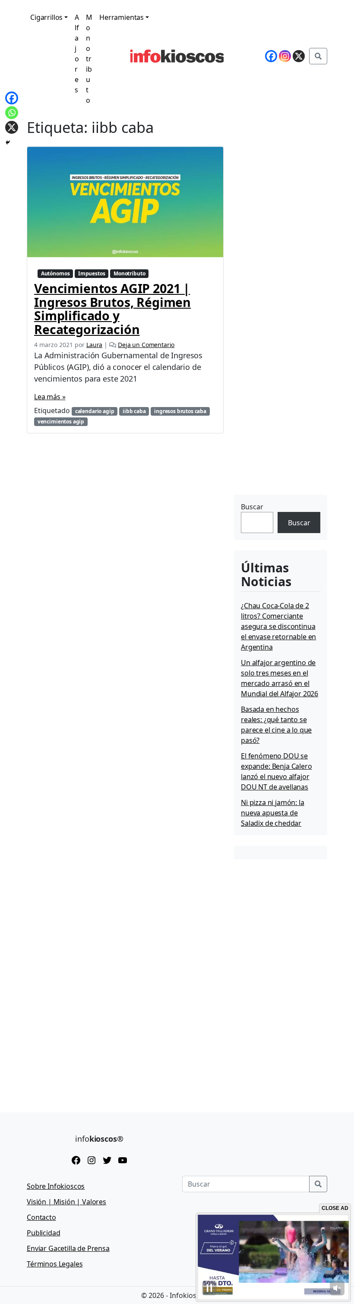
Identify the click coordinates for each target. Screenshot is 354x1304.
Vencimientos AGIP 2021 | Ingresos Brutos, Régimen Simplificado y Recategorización (112, 308)
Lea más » (50, 396)
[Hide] (7, 142)
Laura (94, 345)
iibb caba (134, 411)
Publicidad (43, 1233)
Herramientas (121, 17)
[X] (11, 127)
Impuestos (91, 273)
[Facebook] (11, 98)
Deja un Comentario (146, 345)
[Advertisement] (294, 438)
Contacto (41, 1217)
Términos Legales (54, 1264)
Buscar (252, 506)
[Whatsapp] (11, 112)
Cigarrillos (46, 17)
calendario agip (94, 411)
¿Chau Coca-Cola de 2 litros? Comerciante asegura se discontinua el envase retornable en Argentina (278, 626)
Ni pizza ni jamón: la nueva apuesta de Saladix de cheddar (272, 813)
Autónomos (55, 273)
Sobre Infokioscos (56, 1186)
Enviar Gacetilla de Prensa (68, 1248)
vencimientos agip (61, 421)
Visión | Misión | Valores (66, 1201)
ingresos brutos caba (180, 411)
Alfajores (77, 54)
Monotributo (89, 59)
